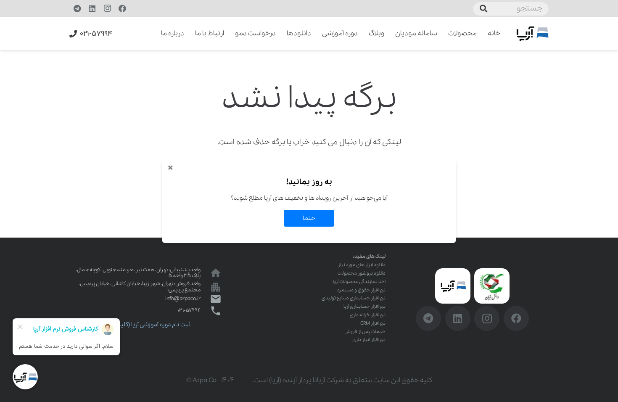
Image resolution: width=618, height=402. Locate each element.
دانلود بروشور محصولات (362, 273)
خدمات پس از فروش (365, 331)
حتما (309, 218)
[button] (155, 33)
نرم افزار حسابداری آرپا (364, 306)
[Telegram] (77, 8)
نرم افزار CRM (373, 323)
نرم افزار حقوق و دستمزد (361, 290)
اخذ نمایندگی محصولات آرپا (359, 281)
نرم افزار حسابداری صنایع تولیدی (354, 298)
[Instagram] (107, 8)
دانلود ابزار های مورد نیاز (362, 265)
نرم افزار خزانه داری (368, 315)
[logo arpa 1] (532, 33)
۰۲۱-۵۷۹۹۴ (189, 310)
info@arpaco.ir (183, 299)
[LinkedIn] (92, 8)
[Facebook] (122, 8)
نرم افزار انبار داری (369, 339)
